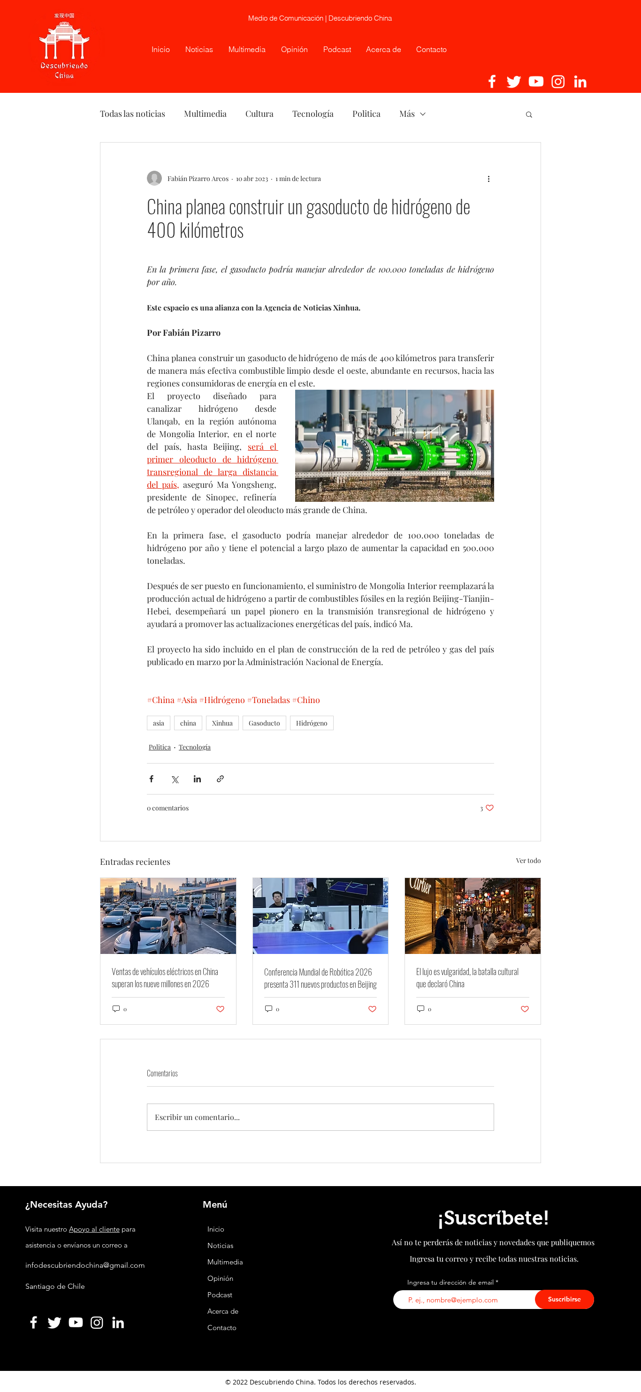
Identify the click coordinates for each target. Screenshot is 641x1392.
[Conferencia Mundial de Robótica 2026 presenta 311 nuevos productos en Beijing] (321, 916)
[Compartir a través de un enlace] (220, 778)
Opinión (221, 1278)
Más (407, 113)
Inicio (215, 1229)
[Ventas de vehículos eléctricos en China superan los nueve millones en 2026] (168, 916)
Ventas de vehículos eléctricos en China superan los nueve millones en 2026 (165, 977)
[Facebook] (492, 81)
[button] (529, 114)
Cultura (259, 113)
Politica (366, 113)
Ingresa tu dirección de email (450, 1282)
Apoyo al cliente (94, 1229)
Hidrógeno (312, 723)
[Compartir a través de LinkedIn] (197, 778)
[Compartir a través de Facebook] (151, 778)
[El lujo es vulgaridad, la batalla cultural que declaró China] (473, 916)
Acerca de (222, 1311)
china (188, 723)
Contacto (222, 1327)
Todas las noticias (132, 113)
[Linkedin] (580, 81)
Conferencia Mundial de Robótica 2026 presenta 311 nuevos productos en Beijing (320, 978)
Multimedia (205, 113)
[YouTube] (536, 81)
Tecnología (313, 113)
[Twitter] (514, 81)
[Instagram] (558, 81)
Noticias (220, 1245)
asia (158, 723)
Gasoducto (264, 723)
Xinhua (222, 723)
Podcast (219, 1294)
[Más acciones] (488, 178)
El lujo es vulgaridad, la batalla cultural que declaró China (467, 977)
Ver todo (528, 860)
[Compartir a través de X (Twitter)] (174, 778)
